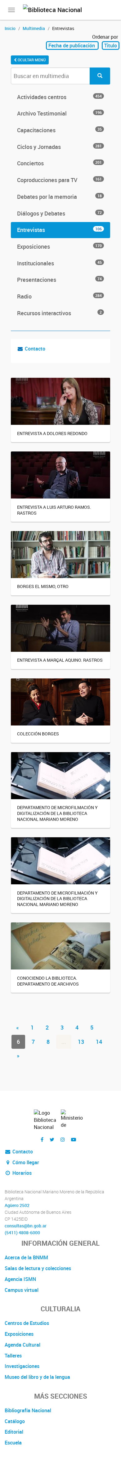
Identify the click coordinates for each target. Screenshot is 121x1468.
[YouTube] (73, 1139)
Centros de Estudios (27, 1323)
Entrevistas (59, 229)
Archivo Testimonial (59, 113)
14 (99, 1041)
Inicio (10, 28)
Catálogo (15, 1421)
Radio (59, 296)
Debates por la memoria (59, 196)
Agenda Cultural (22, 1344)
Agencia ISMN (20, 1279)
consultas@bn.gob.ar (26, 1226)
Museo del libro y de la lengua (37, 1377)
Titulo (110, 45)
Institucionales (59, 263)
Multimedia (34, 28)
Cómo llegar (25, 1162)
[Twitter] (52, 1139)
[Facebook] (42, 1139)
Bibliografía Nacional (28, 1410)
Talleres (13, 1355)
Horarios (21, 1173)
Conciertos (59, 163)
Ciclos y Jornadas (59, 146)
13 (81, 1041)
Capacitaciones (59, 130)
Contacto (35, 348)
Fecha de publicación (72, 45)
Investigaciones (22, 1366)
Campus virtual (21, 1290)
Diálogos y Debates (59, 213)
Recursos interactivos (59, 313)
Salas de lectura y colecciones (38, 1268)
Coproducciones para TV (59, 180)
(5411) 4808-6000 (22, 1232)
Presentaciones (59, 279)
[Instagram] (62, 1139)
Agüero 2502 (17, 1205)
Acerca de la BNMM (26, 1257)
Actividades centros (59, 97)
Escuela (13, 1442)
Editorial (14, 1431)
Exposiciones (59, 246)
